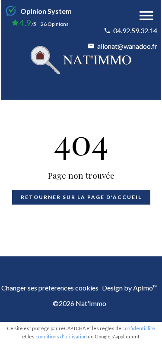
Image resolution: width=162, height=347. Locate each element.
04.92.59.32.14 (135, 30)
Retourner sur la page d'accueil (81, 197)
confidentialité (138, 328)
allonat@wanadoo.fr (127, 46)
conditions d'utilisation (61, 336)
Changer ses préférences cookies (49, 288)
